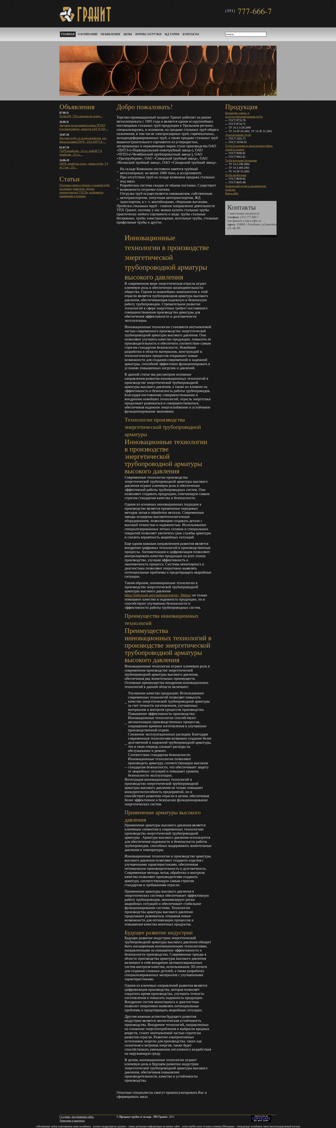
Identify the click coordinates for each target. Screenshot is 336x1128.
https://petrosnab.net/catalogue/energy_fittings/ (158, 595)
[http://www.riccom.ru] (240, 1121)
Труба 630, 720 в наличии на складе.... (81, 116)
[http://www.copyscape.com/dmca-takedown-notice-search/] (261, 1121)
